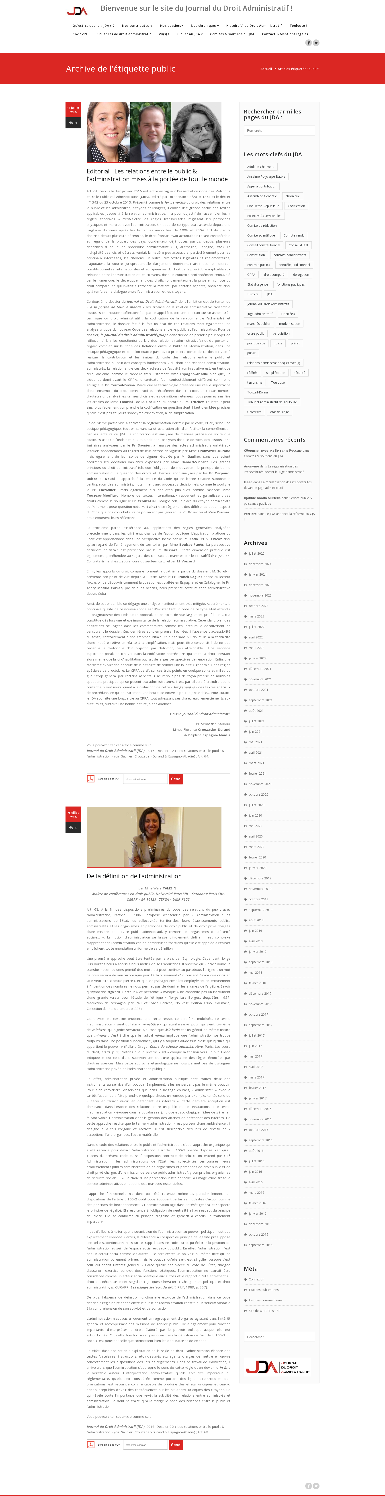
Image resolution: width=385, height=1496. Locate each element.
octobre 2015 (258, 1234)
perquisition (281, 333)
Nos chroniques (204, 25)
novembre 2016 (260, 1119)
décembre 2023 (260, 585)
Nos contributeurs (137, 25)
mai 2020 (255, 826)
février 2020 (257, 857)
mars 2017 (256, 1077)
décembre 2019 (260, 878)
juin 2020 (255, 815)
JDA (269, 294)
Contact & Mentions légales (285, 34)
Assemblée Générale (262, 196)
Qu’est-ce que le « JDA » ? (94, 25)
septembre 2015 (260, 1245)
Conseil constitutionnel (263, 245)
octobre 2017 (258, 1014)
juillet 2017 (256, 1035)
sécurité (299, 372)
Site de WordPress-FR (264, 1311)
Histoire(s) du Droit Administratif (254, 25)
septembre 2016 (260, 1140)
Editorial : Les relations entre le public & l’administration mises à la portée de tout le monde (157, 175)
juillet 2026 (256, 553)
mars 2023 (256, 616)
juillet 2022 (256, 627)
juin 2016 (255, 1171)
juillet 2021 (256, 721)
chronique (293, 196)
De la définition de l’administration (134, 876)
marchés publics (258, 323)
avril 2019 (256, 941)
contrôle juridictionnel (294, 265)
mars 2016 (256, 1192)
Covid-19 (80, 34)
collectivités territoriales (264, 216)
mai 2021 (255, 742)
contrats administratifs (290, 255)
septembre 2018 (260, 962)
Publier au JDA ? (189, 34)
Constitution (256, 255)
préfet (295, 343)
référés (252, 372)
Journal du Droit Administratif (268, 304)
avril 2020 (256, 836)
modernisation (289, 323)
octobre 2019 (258, 899)
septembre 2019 (260, 909)
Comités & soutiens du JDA (232, 34)
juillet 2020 (256, 805)
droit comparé (274, 274)
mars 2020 (256, 847)
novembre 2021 (260, 679)
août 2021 (256, 710)
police (278, 343)
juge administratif (259, 314)
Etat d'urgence (257, 284)
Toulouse (278, 382)
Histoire (252, 294)
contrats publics (258, 265)
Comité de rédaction (262, 225)
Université (254, 412)
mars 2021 (256, 763)
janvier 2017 (257, 1098)
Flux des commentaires (266, 1300)
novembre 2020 (260, 784)
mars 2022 (256, 648)
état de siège (279, 412)
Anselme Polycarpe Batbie (266, 176)
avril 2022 (256, 637)
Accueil (266, 68)
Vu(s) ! (164, 34)
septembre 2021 (260, 700)
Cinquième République (263, 206)
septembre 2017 (260, 1025)
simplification (275, 372)
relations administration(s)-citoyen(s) (273, 363)
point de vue (256, 343)
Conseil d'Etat (298, 245)
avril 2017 (256, 1067)
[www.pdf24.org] (90, 778)
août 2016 (256, 1150)
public (251, 353)
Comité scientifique (261, 235)
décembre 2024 (260, 564)
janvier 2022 (257, 658)
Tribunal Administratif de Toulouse (272, 402)
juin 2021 (255, 731)
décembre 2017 (260, 993)
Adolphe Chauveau (260, 167)
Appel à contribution (261, 186)
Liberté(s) (288, 314)
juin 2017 (255, 1046)
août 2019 (256, 920)
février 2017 (257, 1088)
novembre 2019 (260, 889)
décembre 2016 (260, 1109)
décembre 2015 (260, 1224)
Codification (296, 206)
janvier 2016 (257, 1213)
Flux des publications (264, 1290)
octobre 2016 (258, 1130)
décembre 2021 (260, 669)
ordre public (255, 333)
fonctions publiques (291, 284)
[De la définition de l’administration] (158, 837)
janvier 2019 (257, 951)
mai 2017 (255, 1056)
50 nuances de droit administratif (122, 34)
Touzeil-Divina (257, 392)
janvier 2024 (257, 574)
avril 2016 (256, 1182)
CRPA (251, 274)
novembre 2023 (260, 595)
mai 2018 (255, 972)
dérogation (301, 274)
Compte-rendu (294, 235)
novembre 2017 (260, 1004)
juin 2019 (255, 930)
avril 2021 (256, 752)
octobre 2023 (258, 606)
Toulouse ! (298, 25)
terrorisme (254, 382)
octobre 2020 (258, 794)
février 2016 (257, 1203)
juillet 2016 (256, 1161)
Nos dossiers (170, 25)
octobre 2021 (258, 689)
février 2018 (257, 983)
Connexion (256, 1279)
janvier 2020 (257, 868)
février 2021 (257, 773)
